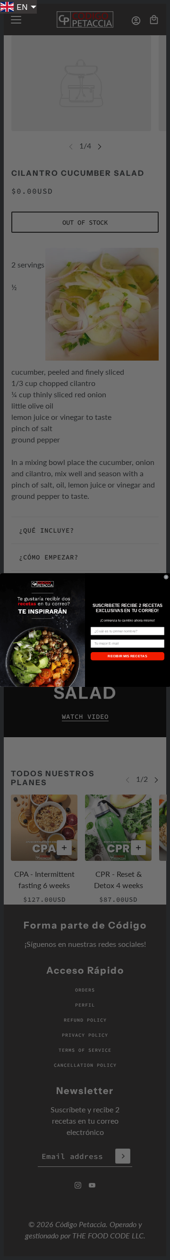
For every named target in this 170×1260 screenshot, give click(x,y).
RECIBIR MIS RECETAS (127, 656)
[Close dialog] (166, 577)
